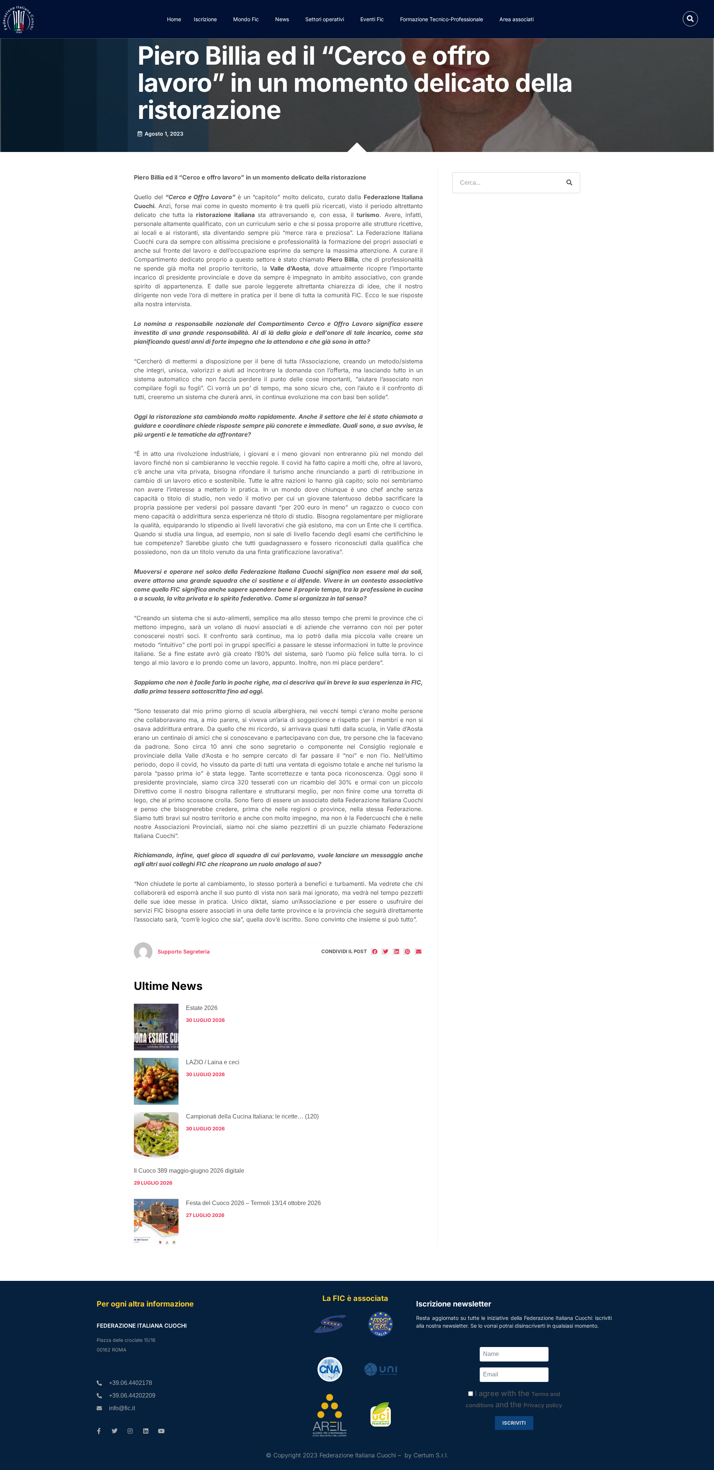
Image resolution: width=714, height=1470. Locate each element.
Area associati (516, 19)
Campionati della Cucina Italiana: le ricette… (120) (252, 1116)
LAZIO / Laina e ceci (212, 1062)
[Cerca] (569, 183)
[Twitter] (114, 1431)
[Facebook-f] (99, 1431)
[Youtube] (161, 1431)
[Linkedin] (146, 1431)
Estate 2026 (202, 1008)
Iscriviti (514, 1423)
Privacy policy (543, 1405)
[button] (690, 18)
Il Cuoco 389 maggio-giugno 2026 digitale (189, 1171)
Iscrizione (205, 19)
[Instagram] (130, 1431)
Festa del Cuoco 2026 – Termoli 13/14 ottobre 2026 (253, 1203)
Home (174, 19)
